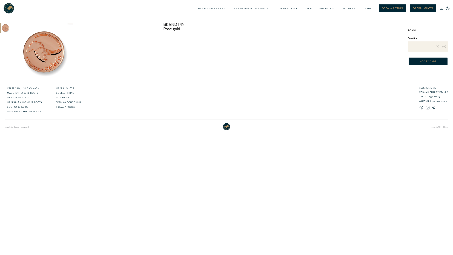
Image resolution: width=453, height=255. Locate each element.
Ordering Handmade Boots (24, 102)
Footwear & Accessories (251, 8)
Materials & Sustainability (24, 112)
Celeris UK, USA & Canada (23, 88)
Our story (62, 98)
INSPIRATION (326, 9)
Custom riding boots (211, 8)
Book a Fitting (65, 93)
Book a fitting (392, 8)
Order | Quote (423, 8)
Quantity (412, 38)
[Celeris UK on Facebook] (422, 108)
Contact (369, 9)
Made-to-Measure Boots (22, 93)
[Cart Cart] (441, 8)
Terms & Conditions (68, 102)
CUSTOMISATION (287, 8)
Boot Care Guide (17, 107)
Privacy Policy (65, 107)
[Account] (447, 8)
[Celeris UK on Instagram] (428, 108)
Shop (308, 9)
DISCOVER (349, 8)
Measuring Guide (18, 98)
